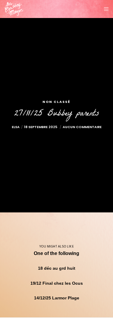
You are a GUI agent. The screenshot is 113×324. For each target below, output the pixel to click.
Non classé (56, 101)
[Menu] (104, 9)
